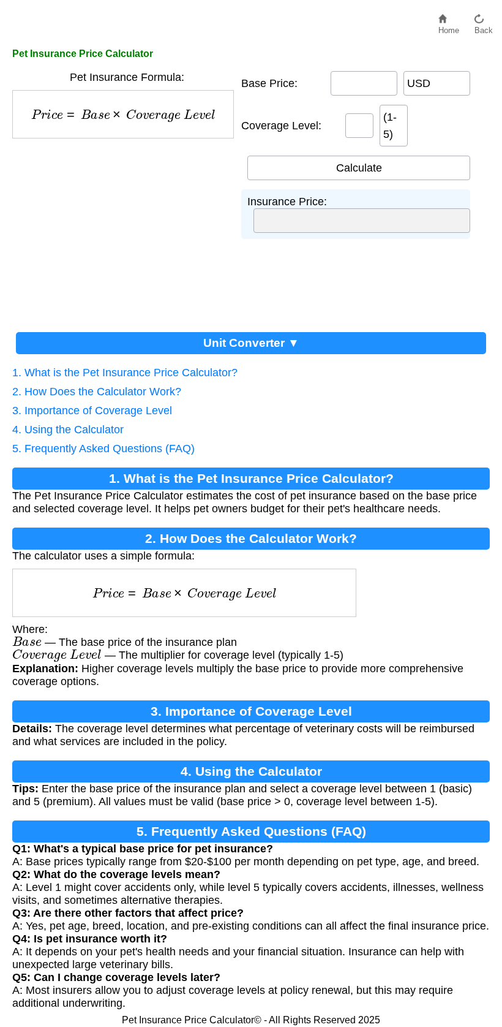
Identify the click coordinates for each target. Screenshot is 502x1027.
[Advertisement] (126, 230)
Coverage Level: (281, 125)
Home (448, 27)
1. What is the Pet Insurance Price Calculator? (125, 372)
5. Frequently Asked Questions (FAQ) (103, 448)
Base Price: (269, 83)
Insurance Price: (287, 201)
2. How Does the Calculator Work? (96, 391)
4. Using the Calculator (68, 429)
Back (483, 27)
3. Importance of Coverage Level (92, 410)
